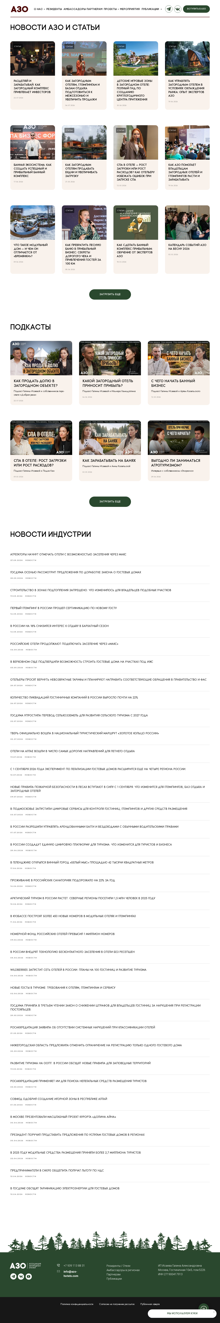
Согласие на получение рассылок (117, 1304)
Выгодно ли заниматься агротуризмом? (175, 463)
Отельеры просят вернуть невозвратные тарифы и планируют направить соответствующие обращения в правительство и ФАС (108, 680)
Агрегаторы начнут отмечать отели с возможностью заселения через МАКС (68, 554)
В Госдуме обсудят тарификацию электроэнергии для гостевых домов (64, 1188)
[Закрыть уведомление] (214, 1312)
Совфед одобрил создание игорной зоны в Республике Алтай (58, 1099)
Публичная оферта (150, 1304)
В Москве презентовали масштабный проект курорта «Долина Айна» (63, 1117)
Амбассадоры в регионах (123, 1270)
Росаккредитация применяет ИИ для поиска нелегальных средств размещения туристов (78, 1081)
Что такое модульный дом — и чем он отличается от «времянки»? (31, 250)
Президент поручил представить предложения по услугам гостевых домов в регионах (77, 1135)
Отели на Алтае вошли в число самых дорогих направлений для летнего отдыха (72, 751)
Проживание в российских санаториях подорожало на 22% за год (62, 880)
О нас (38, 9)
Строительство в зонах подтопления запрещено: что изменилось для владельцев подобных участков (90, 590)
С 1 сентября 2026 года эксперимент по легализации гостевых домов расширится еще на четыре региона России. (98, 769)
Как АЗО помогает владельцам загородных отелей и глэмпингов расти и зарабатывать (185, 172)
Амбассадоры (75, 9)
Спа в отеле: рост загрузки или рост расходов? (40, 463)
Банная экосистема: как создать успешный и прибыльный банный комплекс (33, 170)
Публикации (151, 9)
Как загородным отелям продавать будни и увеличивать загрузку (81, 170)
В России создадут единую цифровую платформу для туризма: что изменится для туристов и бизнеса (91, 845)
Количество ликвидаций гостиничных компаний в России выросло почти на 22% (74, 698)
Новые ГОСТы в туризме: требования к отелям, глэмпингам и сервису (62, 988)
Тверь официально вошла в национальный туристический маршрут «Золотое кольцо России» (84, 733)
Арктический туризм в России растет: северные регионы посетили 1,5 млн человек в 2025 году (82, 898)
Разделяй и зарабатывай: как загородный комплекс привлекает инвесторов (32, 86)
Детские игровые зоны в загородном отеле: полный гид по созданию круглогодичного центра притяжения (134, 90)
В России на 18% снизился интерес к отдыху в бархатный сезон (59, 626)
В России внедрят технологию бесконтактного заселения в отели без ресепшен (72, 952)
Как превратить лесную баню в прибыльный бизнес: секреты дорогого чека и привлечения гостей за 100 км (83, 254)
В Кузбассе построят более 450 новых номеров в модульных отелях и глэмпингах (73, 916)
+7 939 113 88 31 (74, 1265)
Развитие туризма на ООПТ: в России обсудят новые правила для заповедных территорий (80, 1063)
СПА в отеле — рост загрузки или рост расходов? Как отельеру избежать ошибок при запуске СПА (136, 172)
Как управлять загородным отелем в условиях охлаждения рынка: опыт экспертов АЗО (186, 88)
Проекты (110, 9)
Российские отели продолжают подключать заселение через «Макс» (64, 644)
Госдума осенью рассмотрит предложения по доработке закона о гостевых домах (75, 572)
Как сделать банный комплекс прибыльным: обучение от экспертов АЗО (135, 250)
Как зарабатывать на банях (109, 460)
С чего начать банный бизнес (173, 383)
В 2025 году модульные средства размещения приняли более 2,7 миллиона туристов (75, 1153)
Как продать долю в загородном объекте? (36, 383)
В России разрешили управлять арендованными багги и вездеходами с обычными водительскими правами (94, 827)
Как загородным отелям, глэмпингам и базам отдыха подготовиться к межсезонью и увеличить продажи (82, 90)
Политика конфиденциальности (76, 1304)
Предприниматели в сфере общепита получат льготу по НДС (57, 1171)
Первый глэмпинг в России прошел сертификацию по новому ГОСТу (63, 608)
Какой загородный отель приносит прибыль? (107, 383)
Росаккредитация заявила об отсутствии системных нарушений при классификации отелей (82, 1027)
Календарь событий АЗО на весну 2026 (187, 247)
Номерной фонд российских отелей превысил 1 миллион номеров (62, 934)
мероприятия (130, 9)
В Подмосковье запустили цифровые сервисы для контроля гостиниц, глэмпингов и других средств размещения (98, 809)
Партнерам (94, 9)
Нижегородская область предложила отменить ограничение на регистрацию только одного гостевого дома (96, 1045)
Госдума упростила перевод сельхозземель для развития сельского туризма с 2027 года (79, 715)
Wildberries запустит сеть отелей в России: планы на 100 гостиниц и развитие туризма (78, 970)
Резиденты (54, 9)
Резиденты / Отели (118, 1265)
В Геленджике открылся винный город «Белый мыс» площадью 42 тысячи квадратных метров (82, 862)
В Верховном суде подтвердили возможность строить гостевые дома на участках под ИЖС (81, 662)
